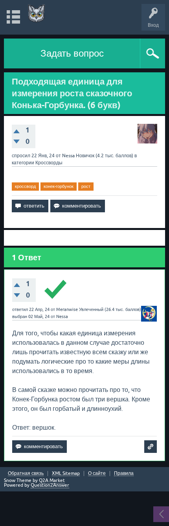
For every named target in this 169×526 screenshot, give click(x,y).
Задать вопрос (72, 53)
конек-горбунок (58, 186)
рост (85, 186)
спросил (21, 155)
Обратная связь (26, 473)
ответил (20, 309)
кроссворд (25, 186)
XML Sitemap (66, 473)
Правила (124, 473)
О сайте (97, 473)
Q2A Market (52, 480)
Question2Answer (50, 485)
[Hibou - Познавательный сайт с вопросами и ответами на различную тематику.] (36, 13)
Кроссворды (48, 163)
